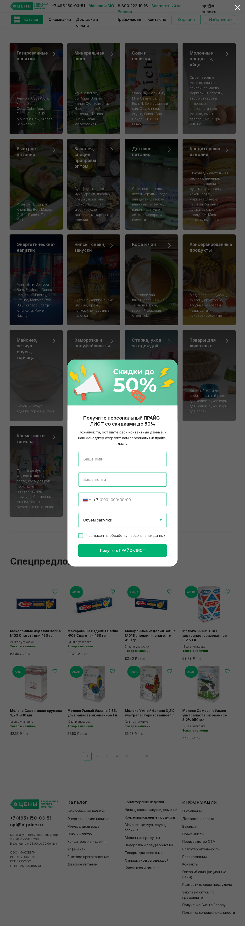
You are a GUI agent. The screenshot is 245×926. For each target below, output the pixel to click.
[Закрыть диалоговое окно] (237, 7)
